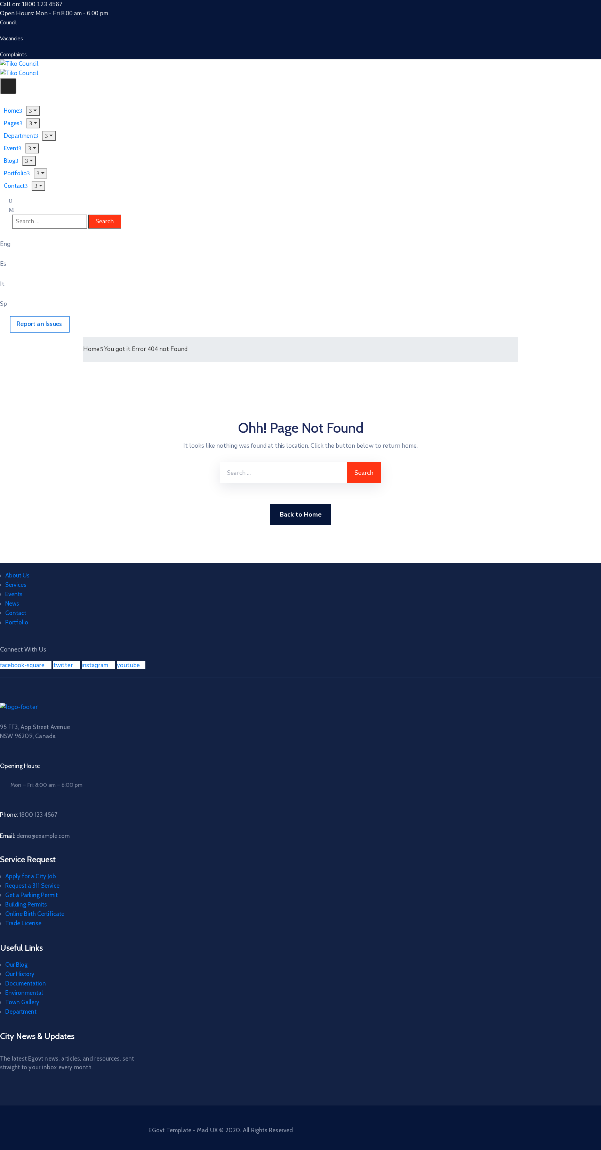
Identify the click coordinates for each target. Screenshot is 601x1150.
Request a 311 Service (32, 885)
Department (21, 1011)
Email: (35, 835)
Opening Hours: (20, 765)
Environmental (24, 992)
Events (14, 594)
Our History (19, 974)
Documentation (25, 983)
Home (91, 349)
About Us (17, 575)
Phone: (28, 814)
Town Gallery (22, 1002)
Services (15, 584)
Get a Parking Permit (31, 895)
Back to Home (301, 514)
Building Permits (26, 904)
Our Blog (16, 964)
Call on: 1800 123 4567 (31, 4)
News (12, 603)
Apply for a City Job (30, 876)
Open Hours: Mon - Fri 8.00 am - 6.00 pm (54, 13)
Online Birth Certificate (34, 913)
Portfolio (16, 622)
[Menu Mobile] (8, 86)
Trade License (23, 923)
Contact (14, 185)
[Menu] (33, 111)
